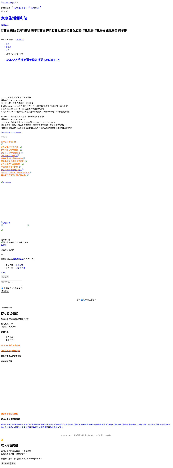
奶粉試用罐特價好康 (9, 425)
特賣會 (4, 245)
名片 (7, 50)
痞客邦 (16, 259)
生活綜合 (20, 40)
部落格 (8, 47)
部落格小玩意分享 (14, 427)
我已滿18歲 (6, 463)
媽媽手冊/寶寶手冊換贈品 (87, 425)
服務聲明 (109, 435)
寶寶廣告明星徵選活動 (107, 425)
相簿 (7, 44)
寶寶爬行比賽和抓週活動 (66, 425)
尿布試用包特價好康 (26, 425)
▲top (3, 272)
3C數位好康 (20, 268)
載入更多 (5, 277)
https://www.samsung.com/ (11, 132)
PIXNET (69, 435)
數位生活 (19, 265)
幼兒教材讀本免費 (157, 425)
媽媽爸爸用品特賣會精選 (32, 427)
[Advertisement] (18, 78)
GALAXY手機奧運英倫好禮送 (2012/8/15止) (33, 59)
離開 (13, 463)
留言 (21, 259)
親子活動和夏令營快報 (126, 425)
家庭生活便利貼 (14, 18)
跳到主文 (4, 25)
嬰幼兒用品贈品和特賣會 (52, 427)
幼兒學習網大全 (143, 425)
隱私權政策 (100, 435)
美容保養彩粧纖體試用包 (45, 425)
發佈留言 (5, 291)
